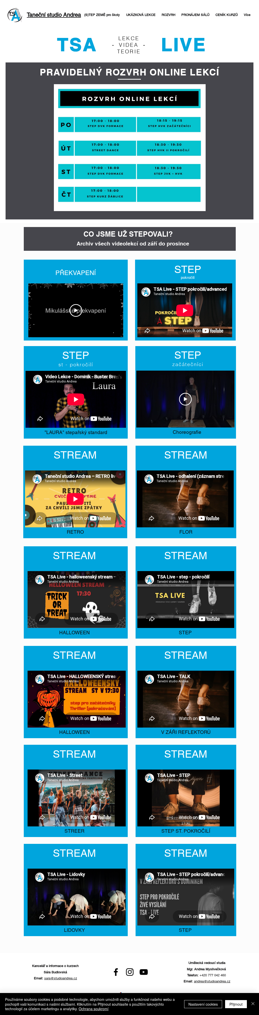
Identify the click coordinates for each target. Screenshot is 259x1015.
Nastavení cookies (203, 1004)
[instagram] (130, 972)
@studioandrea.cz (64, 978)
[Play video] (76, 310)
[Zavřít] (253, 1004)
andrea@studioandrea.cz (212, 981)
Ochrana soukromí (94, 1008)
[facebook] (116, 972)
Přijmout (236, 1004)
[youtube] (144, 972)
